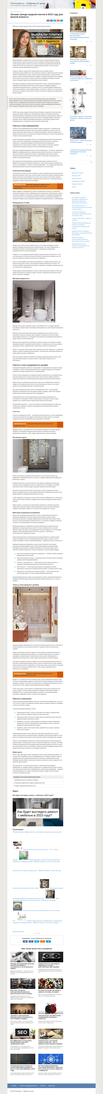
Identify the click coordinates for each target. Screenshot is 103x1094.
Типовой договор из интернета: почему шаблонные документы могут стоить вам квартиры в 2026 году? (22, 1068)
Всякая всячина (76, 175)
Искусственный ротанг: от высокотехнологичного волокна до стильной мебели (82, 207)
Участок (74, 186)
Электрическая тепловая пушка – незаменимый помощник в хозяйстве (50, 1017)
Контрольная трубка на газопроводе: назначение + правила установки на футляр (81, 118)
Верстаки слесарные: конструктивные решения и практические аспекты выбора (21, 992)
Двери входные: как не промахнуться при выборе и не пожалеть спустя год (80, 245)
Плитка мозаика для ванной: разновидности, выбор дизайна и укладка (80, 61)
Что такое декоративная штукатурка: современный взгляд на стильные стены (81, 213)
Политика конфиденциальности (28, 1085)
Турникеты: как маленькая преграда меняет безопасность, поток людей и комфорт (21, 1017)
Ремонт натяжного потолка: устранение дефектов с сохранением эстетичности (81, 78)
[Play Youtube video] (38, 43)
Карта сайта (51, 1085)
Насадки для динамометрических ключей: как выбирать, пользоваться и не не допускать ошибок (22, 966)
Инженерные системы (78, 181)
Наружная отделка (77, 184)
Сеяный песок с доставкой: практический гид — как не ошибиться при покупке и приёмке (50, 1042)
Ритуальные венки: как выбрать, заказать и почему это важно (49, 991)
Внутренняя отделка (77, 173)
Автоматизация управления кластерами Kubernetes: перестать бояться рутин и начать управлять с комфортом (50, 1068)
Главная (14, 1085)
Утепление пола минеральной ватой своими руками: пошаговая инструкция (80, 151)
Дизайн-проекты (76, 178)
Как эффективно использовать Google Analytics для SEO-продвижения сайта (21, 1042)
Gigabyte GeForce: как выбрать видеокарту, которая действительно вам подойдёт (49, 965)
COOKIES (42, 1085)
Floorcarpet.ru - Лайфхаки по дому (27, 3)
